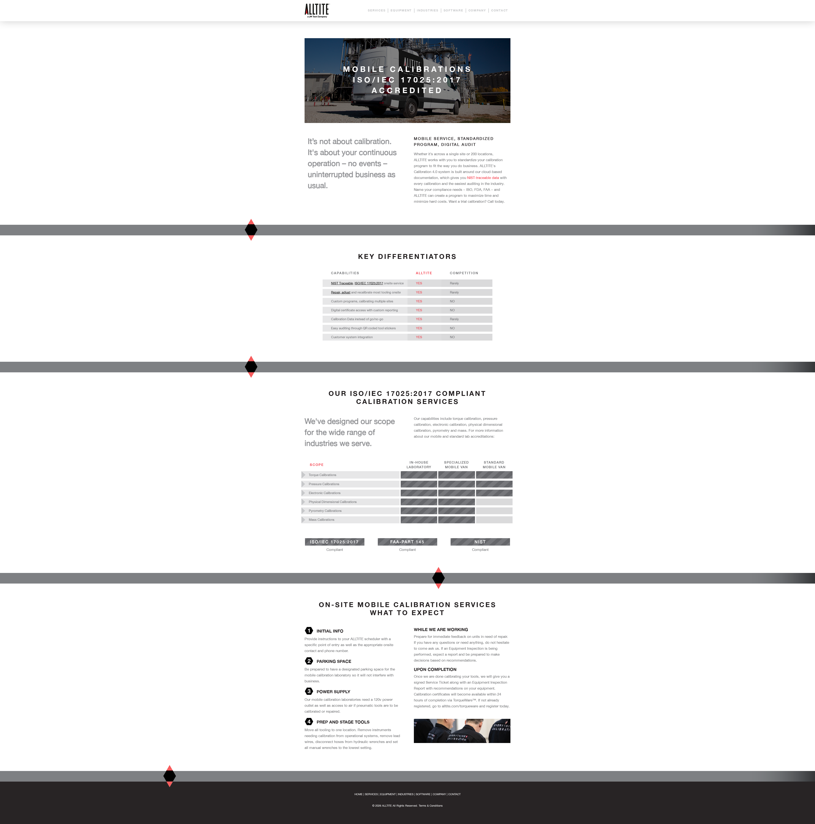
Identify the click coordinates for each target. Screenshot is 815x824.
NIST (480, 541)
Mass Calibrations (321, 519)
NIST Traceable (342, 283)
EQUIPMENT (401, 10)
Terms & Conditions (431, 805)
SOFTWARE (453, 10)
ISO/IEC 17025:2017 (369, 283)
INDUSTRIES (427, 10)
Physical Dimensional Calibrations (333, 502)
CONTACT (499, 10)
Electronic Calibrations (325, 493)
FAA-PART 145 (407, 541)
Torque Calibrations (322, 475)
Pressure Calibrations (324, 484)
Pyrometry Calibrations (325, 511)
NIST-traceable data (483, 178)
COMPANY (477, 10)
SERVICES (376, 10)
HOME (358, 794)
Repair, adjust (340, 292)
